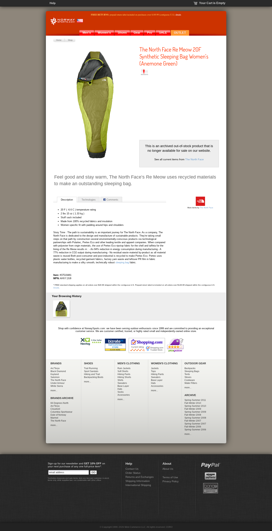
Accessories (123, 395)
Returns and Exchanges (139, 476)
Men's (87, 32)
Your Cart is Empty (212, 3)
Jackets (155, 368)
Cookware (189, 380)
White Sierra (57, 386)
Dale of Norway (58, 415)
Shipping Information (137, 480)
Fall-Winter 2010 (192, 403)
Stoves (187, 377)
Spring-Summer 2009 (195, 412)
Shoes (122, 32)
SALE (163, 32)
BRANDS (56, 363)
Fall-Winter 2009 (192, 409)
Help (53, 3)
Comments (112, 199)
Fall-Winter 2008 (192, 415)
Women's (104, 32)
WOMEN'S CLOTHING (164, 363)
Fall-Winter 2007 (192, 420)
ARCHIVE (190, 395)
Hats (119, 389)
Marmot (54, 418)
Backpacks (189, 368)
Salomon (55, 377)
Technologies (89, 199)
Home (58, 40)
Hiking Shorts (124, 377)
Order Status (132, 472)
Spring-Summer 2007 (195, 423)
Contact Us (131, 468)
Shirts (120, 380)
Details (56, 288)
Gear (137, 32)
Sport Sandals (91, 371)
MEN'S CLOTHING (128, 363)
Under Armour (58, 383)
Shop (70, 40)
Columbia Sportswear (61, 412)
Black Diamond (58, 371)
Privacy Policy (170, 481)
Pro (149, 32)
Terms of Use (170, 477)
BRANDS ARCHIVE (62, 398)
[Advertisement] (170, 107)
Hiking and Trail (92, 374)
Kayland (55, 374)
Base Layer (123, 386)
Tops (153, 371)
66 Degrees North (59, 403)
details (178, 14)
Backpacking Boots (93, 377)
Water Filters (190, 383)
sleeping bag (122, 262)
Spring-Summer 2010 (195, 406)
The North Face (194, 159)
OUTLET (180, 32)
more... (54, 390)
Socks (120, 392)
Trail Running (91, 368)
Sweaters (122, 383)
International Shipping (138, 485)
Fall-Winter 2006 (192, 426)
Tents (187, 374)
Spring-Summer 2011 (195, 400)
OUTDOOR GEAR (195, 363)
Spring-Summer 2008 (195, 418)
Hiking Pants (123, 374)
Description (67, 199)
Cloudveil (55, 409)
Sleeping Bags (191, 371)
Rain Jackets (123, 368)
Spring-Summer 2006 (195, 429)
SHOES (88, 363)
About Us (167, 468)
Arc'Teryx (55, 368)
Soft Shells (122, 371)
